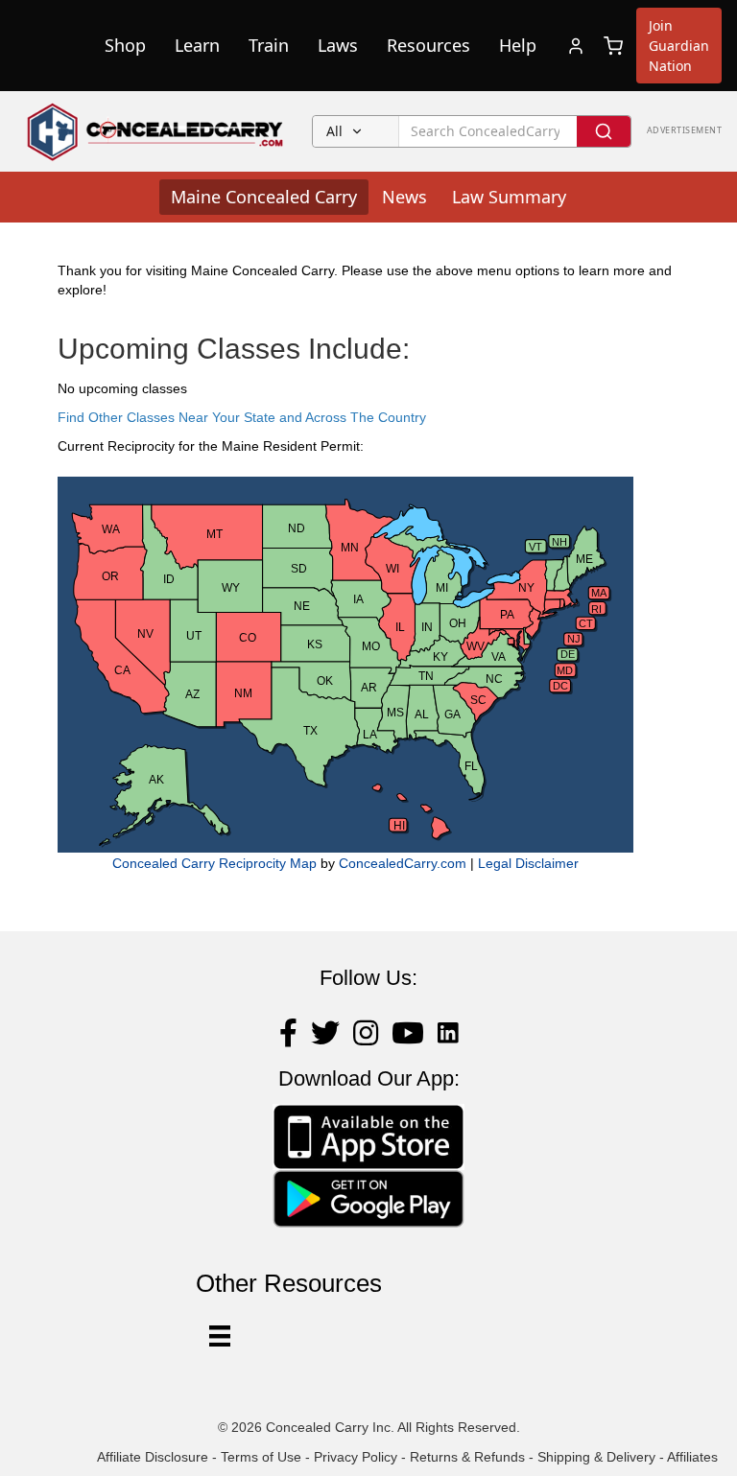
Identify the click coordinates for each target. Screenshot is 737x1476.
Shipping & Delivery (596, 1456)
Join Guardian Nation (679, 45)
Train (269, 45)
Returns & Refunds (467, 1456)
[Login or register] (576, 46)
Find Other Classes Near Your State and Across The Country (242, 417)
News (404, 196)
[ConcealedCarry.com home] (156, 131)
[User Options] (220, 1336)
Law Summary (509, 196)
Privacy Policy (355, 1456)
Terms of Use (261, 1456)
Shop (125, 45)
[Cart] (613, 46)
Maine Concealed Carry (264, 196)
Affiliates (692, 1456)
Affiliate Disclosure (152, 1456)
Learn (197, 45)
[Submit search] (603, 131)
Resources (428, 45)
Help (517, 45)
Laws (338, 45)
